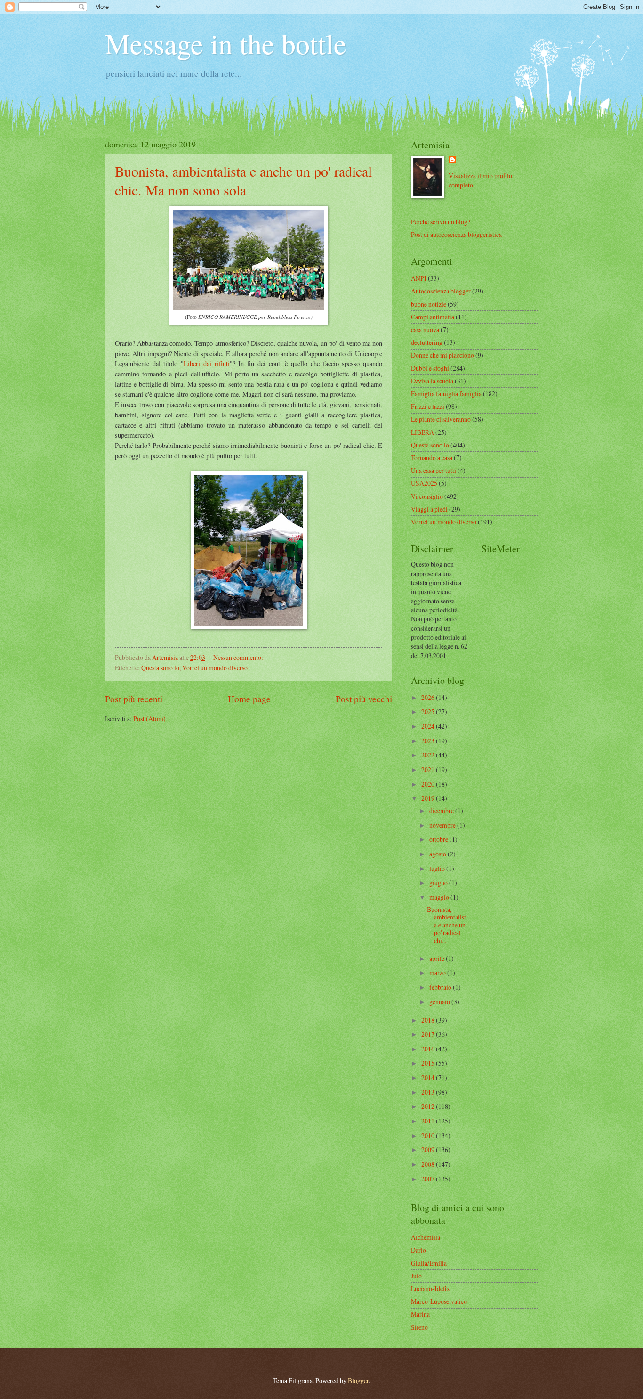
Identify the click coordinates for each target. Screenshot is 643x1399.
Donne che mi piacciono (442, 354)
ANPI (418, 278)
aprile (437, 958)
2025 (428, 711)
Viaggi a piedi (429, 508)
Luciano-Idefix (430, 1288)
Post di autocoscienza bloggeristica (456, 234)
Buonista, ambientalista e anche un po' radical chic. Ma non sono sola (243, 180)
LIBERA (422, 432)
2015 (428, 1062)
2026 (428, 697)
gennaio (440, 1001)
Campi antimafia (432, 316)
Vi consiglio (427, 496)
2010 (428, 1135)
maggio (439, 897)
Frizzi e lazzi (427, 406)
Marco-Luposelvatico (439, 1301)
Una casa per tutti (433, 470)
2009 (428, 1149)
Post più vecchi (364, 699)
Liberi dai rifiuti (206, 363)
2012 (428, 1106)
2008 (428, 1164)
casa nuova (425, 329)
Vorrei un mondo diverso (215, 667)
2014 (428, 1077)
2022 (428, 754)
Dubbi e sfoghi (430, 368)
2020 (428, 784)
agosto (438, 853)
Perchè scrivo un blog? (440, 221)
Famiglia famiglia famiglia (446, 393)
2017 (428, 1034)
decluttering (426, 342)
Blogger (358, 1380)
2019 (428, 798)
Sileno (419, 1327)
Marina (420, 1314)
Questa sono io (160, 667)
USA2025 (424, 483)
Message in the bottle (225, 43)
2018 (428, 1020)
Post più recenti (133, 699)
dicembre (442, 810)
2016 (428, 1048)
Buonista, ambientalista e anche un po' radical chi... (446, 925)
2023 (428, 740)
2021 (428, 769)
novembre (443, 825)
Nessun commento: (239, 657)
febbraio (441, 987)
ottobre (439, 839)
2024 (428, 726)
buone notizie (428, 304)
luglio (437, 868)
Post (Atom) (149, 718)
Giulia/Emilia (429, 1263)
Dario (418, 1249)
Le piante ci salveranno (441, 419)
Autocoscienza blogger (441, 290)
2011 (428, 1120)
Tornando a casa (431, 457)
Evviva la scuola (432, 380)
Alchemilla (425, 1237)
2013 (428, 1092)
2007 (428, 1178)
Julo (416, 1275)
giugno (439, 882)
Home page (249, 699)
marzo (438, 972)
